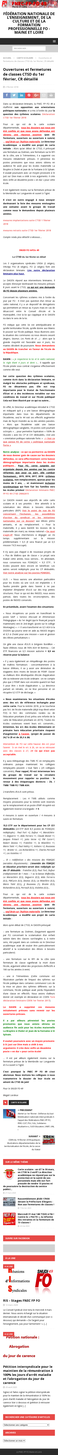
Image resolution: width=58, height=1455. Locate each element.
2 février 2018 (12, 87)
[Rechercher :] (29, 48)
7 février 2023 (25, 1208)
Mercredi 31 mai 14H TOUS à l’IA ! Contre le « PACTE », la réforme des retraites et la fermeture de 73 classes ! (36, 1218)
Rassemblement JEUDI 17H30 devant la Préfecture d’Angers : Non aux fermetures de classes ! (36, 1201)
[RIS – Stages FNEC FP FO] (29, 1280)
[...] (45, 1323)
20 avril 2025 (11, 1387)
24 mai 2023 (25, 1226)
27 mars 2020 (10, 1193)
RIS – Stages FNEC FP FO (21, 1300)
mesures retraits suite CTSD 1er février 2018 (27, 230)
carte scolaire (19, 1102)
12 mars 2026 (12, 1305)
